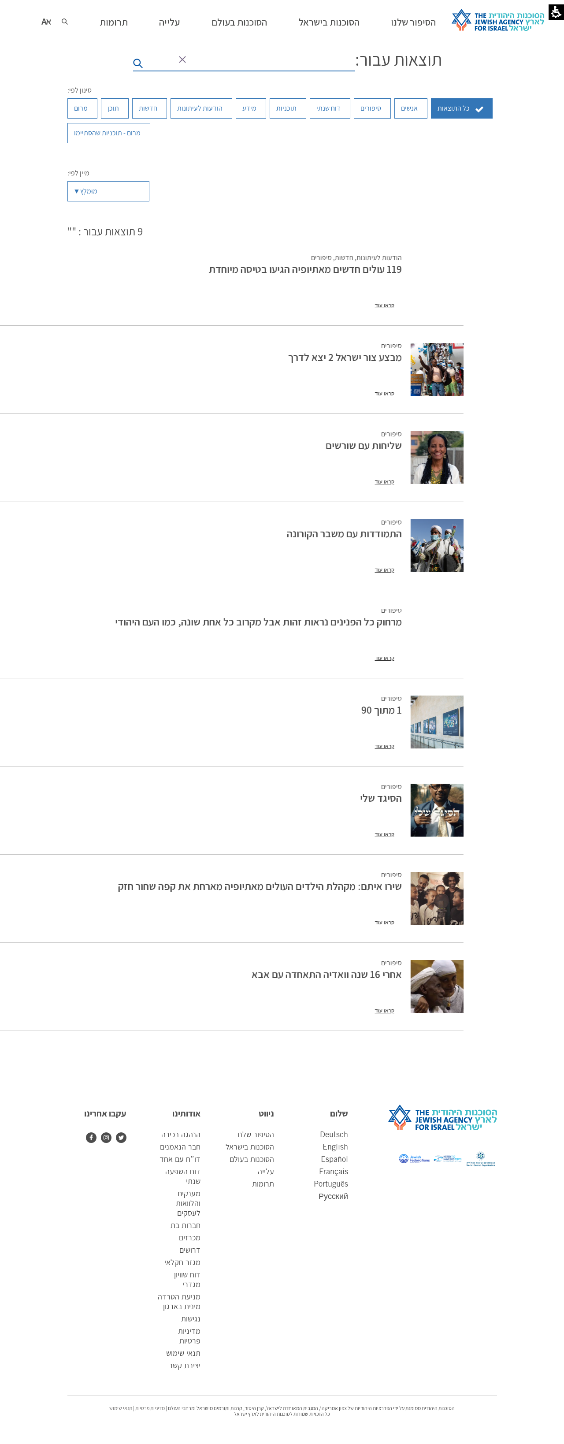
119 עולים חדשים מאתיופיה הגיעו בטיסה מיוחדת (304, 269)
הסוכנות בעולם (252, 1159)
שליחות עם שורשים (363, 445)
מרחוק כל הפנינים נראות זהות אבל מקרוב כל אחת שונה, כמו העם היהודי (258, 621)
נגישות (190, 1319)
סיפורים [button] (370, 108)
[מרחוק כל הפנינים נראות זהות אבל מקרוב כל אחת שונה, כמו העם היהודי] (436, 633)
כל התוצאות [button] (454, 108)
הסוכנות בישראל (250, 1147)
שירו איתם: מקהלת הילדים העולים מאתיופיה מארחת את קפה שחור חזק (259, 886)
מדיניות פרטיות (189, 1336)
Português (331, 1184)
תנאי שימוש (183, 1353)
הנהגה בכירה (180, 1135)
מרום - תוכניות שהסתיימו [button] (107, 133)
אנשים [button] (409, 108)
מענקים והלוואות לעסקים (188, 1204)
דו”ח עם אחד (180, 1159)
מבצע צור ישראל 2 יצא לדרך (344, 357)
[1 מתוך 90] (436, 722)
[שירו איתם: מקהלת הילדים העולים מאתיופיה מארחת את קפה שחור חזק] (436, 898)
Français (333, 1172)
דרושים (189, 1250)
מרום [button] (81, 108)
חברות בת (185, 1225)
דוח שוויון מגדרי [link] (187, 1281)
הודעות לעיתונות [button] (200, 108)
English (335, 1147)
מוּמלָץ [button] (88, 191)
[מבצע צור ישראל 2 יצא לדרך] (436, 369)
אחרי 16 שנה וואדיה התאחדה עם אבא (326, 974)
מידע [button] (249, 108)
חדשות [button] (148, 108)
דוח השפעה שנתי (182, 1177)
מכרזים (189, 1238)
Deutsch (334, 1135)
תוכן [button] (113, 108)
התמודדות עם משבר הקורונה (343, 533)
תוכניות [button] (286, 108)
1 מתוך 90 (381, 710)
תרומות (263, 1184)
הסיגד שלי (380, 798)
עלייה (266, 1172)
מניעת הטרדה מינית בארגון (179, 1302)
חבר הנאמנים (180, 1147)
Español (334, 1159)
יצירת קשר (184, 1366)
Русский (333, 1196)
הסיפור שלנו (255, 1135)
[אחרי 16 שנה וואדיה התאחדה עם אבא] (436, 986)
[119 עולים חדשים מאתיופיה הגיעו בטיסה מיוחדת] (436, 281)
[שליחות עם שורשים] (436, 457)
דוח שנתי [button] (328, 108)
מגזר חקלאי (182, 1262)
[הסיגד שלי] (436, 810)
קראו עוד (384, 305)
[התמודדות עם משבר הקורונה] (436, 545)
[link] (103, 1137)
